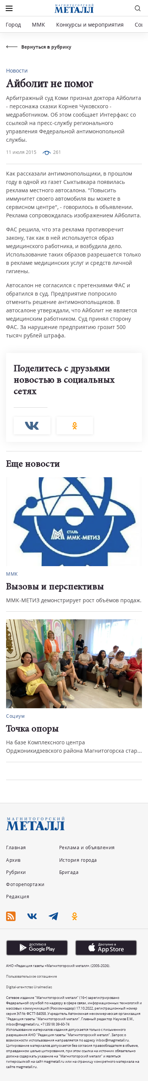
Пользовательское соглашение (31, 976)
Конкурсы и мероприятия (90, 24)
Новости (17, 70)
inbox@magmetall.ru (22, 1024)
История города (78, 860)
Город (13, 24)
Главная (16, 847)
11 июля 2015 (21, 152)
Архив (13, 860)
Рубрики (16, 872)
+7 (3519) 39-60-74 (55, 1024)
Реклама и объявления (87, 847)
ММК (38, 24)
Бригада (69, 872)
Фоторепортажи (25, 884)
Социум (126, 574)
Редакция (17, 896)
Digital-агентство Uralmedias (29, 986)
